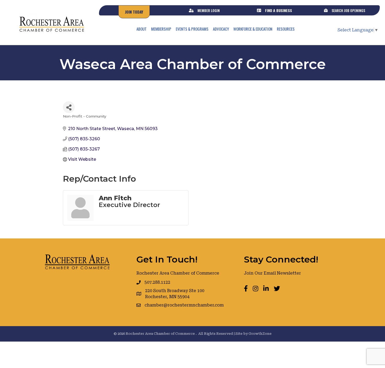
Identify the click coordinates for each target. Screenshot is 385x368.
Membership (161, 29)
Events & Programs (192, 29)
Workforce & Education (252, 29)
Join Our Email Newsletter (272, 273)
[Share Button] (69, 107)
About (141, 29)
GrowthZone (260, 334)
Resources (286, 29)
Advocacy (221, 29)
